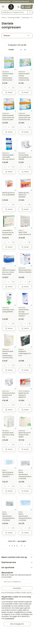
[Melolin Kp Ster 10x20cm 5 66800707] (25, 382)
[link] (10, 546)
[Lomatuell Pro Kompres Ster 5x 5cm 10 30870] (9, 221)
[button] (17, 35)
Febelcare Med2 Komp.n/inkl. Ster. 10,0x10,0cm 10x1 (25, 117)
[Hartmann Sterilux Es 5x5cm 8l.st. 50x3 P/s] (9, 382)
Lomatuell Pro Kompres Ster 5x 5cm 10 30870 (8, 232)
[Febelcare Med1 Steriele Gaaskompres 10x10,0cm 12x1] (9, 62)
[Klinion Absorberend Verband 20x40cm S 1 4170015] (25, 503)
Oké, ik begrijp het (17, 624)
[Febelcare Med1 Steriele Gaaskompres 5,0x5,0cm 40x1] (25, 62)
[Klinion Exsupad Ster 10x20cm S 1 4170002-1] (9, 461)
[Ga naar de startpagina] (11, 7)
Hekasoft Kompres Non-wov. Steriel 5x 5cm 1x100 (8, 272)
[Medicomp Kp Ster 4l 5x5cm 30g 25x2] (25, 259)
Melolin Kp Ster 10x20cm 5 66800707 (24, 395)
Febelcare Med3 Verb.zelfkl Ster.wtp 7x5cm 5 (8, 157)
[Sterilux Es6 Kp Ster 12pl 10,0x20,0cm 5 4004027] (25, 298)
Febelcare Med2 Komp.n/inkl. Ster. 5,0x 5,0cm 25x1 (8, 117)
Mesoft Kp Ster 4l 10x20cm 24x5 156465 (25, 435)
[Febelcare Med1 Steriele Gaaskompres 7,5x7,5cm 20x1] (9, 340)
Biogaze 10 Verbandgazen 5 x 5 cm (25, 353)
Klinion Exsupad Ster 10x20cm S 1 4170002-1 (8, 474)
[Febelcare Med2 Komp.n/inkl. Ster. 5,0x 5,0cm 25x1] (9, 104)
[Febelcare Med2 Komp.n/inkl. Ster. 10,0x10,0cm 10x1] (25, 104)
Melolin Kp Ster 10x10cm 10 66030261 (24, 195)
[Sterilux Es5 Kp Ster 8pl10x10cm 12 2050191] (25, 144)
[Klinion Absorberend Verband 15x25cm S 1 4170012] (9, 503)
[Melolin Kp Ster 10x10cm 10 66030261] (25, 183)
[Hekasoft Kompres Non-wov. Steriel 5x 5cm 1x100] (9, 259)
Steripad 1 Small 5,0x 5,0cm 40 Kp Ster (8, 435)
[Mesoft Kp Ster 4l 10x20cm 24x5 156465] (25, 421)
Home (3, 18)
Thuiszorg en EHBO (14, 18)
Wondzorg (25, 18)
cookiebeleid (9, 618)
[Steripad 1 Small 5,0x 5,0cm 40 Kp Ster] (9, 421)
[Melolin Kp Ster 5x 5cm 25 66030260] (9, 183)
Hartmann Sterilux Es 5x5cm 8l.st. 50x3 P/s (8, 395)
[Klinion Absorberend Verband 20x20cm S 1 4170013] (25, 461)
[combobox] (15, 12)
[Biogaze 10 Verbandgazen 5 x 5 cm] (25, 340)
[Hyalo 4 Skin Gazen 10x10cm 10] (25, 221)
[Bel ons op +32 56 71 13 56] (18, 7)
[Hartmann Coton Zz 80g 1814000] (9, 298)
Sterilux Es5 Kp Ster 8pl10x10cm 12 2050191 (25, 157)
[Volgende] (24, 546)
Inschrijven (17, 588)
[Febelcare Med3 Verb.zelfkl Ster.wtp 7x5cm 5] (9, 144)
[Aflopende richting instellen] (25, 49)
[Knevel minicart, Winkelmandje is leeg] (22, 7)
